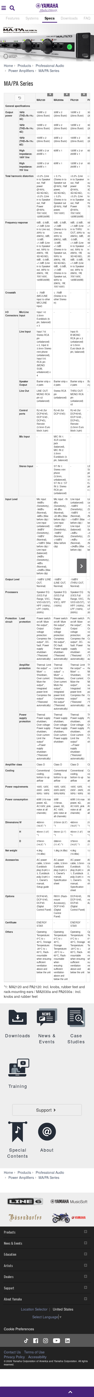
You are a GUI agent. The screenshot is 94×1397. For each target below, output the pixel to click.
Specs (50, 18)
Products (9, 1231)
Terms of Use (34, 1352)
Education (10, 1254)
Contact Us (12, 1352)
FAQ (87, 18)
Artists (8, 1265)
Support (9, 1287)
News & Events (13, 1243)
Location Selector (34, 1309)
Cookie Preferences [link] (19, 1328)
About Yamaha (13, 1298)
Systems (32, 18)
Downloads (69, 18)
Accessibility (37, 1356)
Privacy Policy (14, 1356)
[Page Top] (70, 1392)
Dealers (8, 1276)
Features (13, 18)
